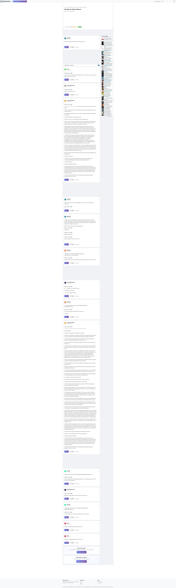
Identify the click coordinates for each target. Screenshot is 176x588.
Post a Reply (82, 552)
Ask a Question (82, 561)
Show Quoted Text (68, 73)
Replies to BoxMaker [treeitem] (82, 65)
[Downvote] (74, 47)
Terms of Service (99, 581)
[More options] (98, 38)
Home (65, 7)
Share (78, 47)
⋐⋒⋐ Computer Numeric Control (72, 7)
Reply (67, 79)
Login (155, 1)
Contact (81, 582)
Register (158, 1)
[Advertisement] (88, 18)
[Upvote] (70, 47)
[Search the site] (174, 1)
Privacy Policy (99, 582)
